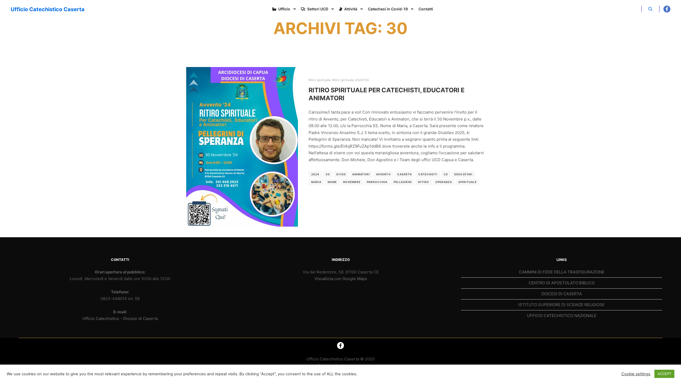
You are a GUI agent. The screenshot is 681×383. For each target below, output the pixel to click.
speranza (443, 182)
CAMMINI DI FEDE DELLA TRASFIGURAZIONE (561, 271)
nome (332, 182)
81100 (341, 174)
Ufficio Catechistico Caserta (37, 9)
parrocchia (377, 182)
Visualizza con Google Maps (340, 278)
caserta (404, 174)
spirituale (467, 182)
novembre (351, 182)
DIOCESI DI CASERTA (561, 293)
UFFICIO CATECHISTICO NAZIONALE (561, 315)
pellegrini (403, 182)
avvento (383, 174)
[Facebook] (666, 9)
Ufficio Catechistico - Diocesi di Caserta (120, 318)
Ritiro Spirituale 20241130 (350, 80)
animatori (361, 174)
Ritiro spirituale (319, 80)
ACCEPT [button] (664, 374)
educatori (463, 174)
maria (316, 182)
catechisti (427, 174)
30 (328, 174)
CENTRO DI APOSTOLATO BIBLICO (562, 282)
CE (446, 174)
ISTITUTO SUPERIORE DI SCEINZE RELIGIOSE (561, 304)
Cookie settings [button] (635, 374)
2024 (315, 174)
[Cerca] (650, 9)
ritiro (423, 182)
